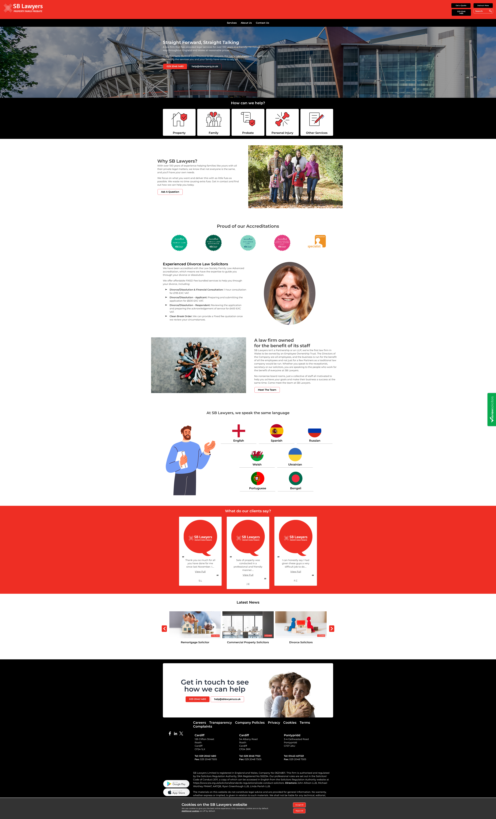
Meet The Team (267, 389)
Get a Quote (461, 5)
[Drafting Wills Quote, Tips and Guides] (316, 122)
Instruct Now (483, 5)
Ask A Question (170, 191)
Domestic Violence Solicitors (301, 612)
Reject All (299, 811)
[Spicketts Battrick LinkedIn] (176, 733)
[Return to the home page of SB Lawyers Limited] (23, 7)
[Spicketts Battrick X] (182, 733)
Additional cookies (190, 811)
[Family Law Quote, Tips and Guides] (213, 122)
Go (490, 11)
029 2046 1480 (461, 12)
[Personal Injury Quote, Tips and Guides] (282, 122)
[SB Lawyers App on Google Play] (176, 783)
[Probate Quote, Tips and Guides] (248, 122)
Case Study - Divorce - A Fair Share (248, 612)
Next (331, 628)
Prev (164, 628)
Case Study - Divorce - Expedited (195, 612)
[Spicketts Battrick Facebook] (170, 733)
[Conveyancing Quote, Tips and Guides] (179, 122)
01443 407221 (296, 756)
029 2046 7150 (252, 756)
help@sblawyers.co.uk (205, 66)
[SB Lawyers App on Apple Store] (176, 791)
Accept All (299, 805)
